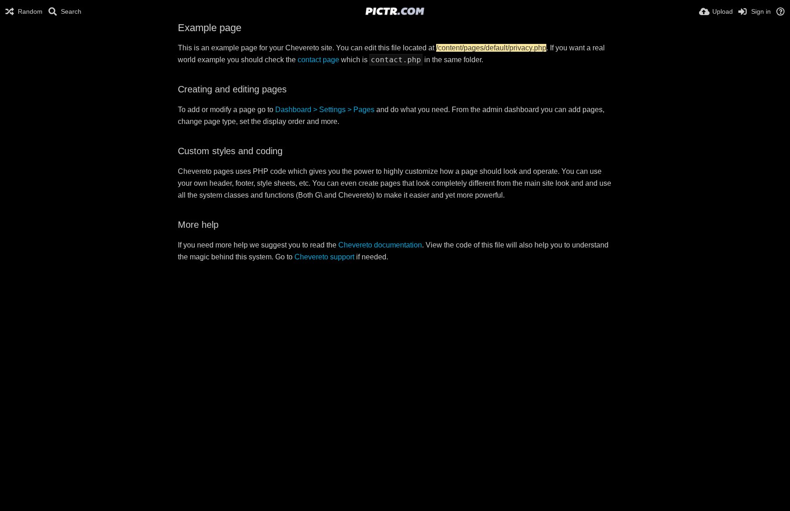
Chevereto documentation (380, 245)
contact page (318, 60)
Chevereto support (324, 257)
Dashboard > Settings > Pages (324, 109)
